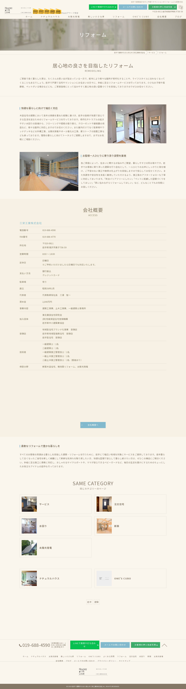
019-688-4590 (49, 230)
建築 (96, 601)
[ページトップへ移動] (164, 645)
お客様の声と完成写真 (162, 7)
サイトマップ (124, 661)
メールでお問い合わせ (133, 7)
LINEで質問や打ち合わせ (102, 7)
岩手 (89, 601)
